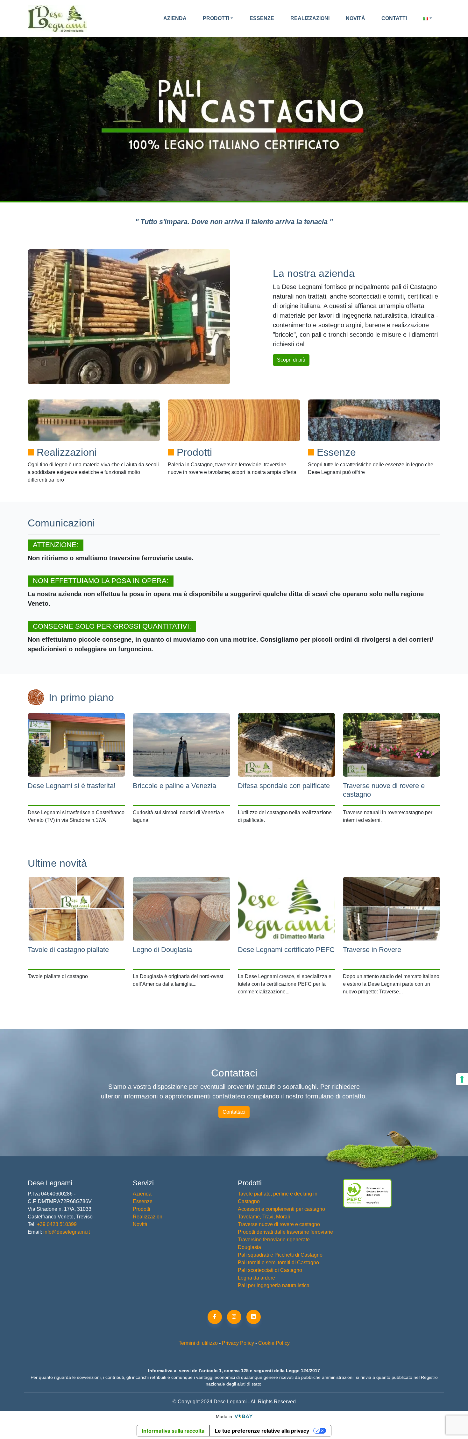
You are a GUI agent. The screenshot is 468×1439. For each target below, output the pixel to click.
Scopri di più (291, 360)
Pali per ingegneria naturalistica (273, 1285)
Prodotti (216, 18)
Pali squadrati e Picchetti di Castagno (280, 1255)
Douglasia (249, 1247)
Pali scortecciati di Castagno (270, 1270)
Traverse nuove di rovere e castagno (279, 1224)
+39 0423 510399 (56, 1224)
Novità (355, 18)
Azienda (175, 18)
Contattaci (234, 1112)
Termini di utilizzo (198, 1343)
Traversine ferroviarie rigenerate (274, 1239)
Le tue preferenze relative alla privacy (262, 1431)
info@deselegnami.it (66, 1232)
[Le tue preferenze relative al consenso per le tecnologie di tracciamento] (462, 1079)
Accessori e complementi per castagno (281, 1209)
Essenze (262, 18)
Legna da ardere (256, 1277)
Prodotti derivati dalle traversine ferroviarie (285, 1232)
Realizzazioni (310, 18)
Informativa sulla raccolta (173, 1431)
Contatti (394, 18)
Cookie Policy (274, 1343)
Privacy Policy (238, 1343)
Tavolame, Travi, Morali (264, 1216)
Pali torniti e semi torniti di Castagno (278, 1262)
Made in (224, 1416)
